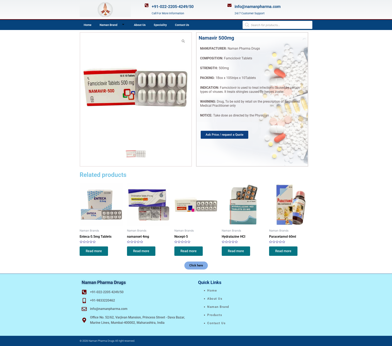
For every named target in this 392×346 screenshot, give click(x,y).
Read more (94, 251)
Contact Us (182, 25)
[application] (119, 25)
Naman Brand (108, 25)
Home (87, 25)
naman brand (218, 307)
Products (214, 315)
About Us (140, 25)
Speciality (160, 25)
